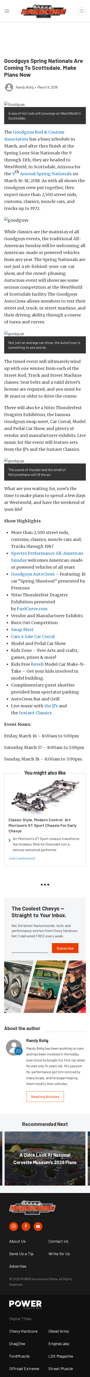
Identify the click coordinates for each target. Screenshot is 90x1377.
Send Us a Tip (21, 1253)
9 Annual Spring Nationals (42, 173)
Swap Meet (22, 629)
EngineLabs (58, 1343)
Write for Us (59, 1253)
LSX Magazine (60, 1356)
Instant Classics (35, 712)
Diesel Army (58, 1331)
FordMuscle (19, 1356)
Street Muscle (60, 1368)
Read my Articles (45, 1096)
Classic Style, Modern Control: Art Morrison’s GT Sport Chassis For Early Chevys (43, 825)
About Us (17, 1241)
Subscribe (65, 948)
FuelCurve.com (32, 608)
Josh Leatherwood (22, 858)
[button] (45, 104)
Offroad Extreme (24, 1368)
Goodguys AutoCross (32, 574)
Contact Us (58, 1241)
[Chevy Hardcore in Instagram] (13, 1226)
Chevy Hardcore (23, 1331)
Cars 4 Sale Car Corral (33, 636)
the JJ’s (51, 705)
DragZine (17, 1343)
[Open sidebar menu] (7, 11)
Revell (37, 664)
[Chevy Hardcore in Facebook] (25, 1226)
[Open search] (82, 11)
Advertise (17, 1266)
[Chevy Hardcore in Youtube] (38, 1226)
